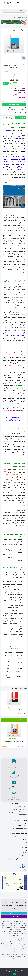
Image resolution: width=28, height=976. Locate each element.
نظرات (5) (8, 118)
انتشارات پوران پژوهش (18, 109)
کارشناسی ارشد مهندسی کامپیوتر (8, 110)
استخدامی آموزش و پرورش (21, 831)
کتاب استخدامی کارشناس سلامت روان (18, 833)
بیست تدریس (24, 15)
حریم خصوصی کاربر (22, 855)
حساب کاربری (24, 852)
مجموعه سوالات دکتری (22, 826)
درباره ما (25, 845)
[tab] (20, 117)
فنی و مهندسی (13, 15)
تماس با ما (24, 847)
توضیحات (20, 118)
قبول (14, 974)
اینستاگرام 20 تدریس (9, 410)
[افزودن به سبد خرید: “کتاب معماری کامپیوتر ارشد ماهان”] (25, 713)
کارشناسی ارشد (18, 15)
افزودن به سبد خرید (14, 104)
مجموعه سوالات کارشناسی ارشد (20, 828)
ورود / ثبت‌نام (24, 850)
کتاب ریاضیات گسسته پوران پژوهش (14, 159)
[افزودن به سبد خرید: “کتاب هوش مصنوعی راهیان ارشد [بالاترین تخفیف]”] (25, 746)
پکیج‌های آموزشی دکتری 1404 (20, 821)
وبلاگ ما (25, 840)
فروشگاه (25, 842)
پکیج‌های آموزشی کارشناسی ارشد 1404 (18, 823)
